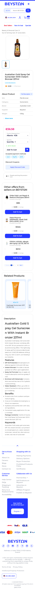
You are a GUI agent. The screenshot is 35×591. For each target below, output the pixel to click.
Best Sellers (8, 25)
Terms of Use (6, 567)
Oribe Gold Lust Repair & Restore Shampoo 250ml (19, 196)
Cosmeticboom (10, 82)
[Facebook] (17, 545)
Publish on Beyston (24, 493)
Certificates (20, 469)
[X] (31, 545)
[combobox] (18, 10)
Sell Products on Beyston (22, 481)
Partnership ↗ (22, 478)
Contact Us (6, 469)
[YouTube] (12, 545)
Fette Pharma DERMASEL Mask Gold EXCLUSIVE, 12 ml (18, 219)
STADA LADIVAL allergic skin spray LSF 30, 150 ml (19, 242)
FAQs (4, 482)
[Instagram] (8, 545)
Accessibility (6, 494)
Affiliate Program (23, 490)
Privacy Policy (18, 567)
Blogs (4, 463)
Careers (5, 460)
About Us (5, 457)
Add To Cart (17, 212)
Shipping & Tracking (6, 486)
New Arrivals (18, 25)
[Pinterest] (27, 545)
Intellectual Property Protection (13, 571)
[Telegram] (22, 545)
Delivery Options (22, 458)
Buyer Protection (23, 461)
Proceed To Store (15, 199)
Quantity (9, 140)
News (4, 466)
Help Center (6, 479)
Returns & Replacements (8, 491)
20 (17, 265)
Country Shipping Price (13, 133)
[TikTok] (3, 545)
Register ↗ (17, 511)
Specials (28, 25)
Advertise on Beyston (21, 486)
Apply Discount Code (17, 167)
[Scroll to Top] (17, 446)
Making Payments (23, 456)
